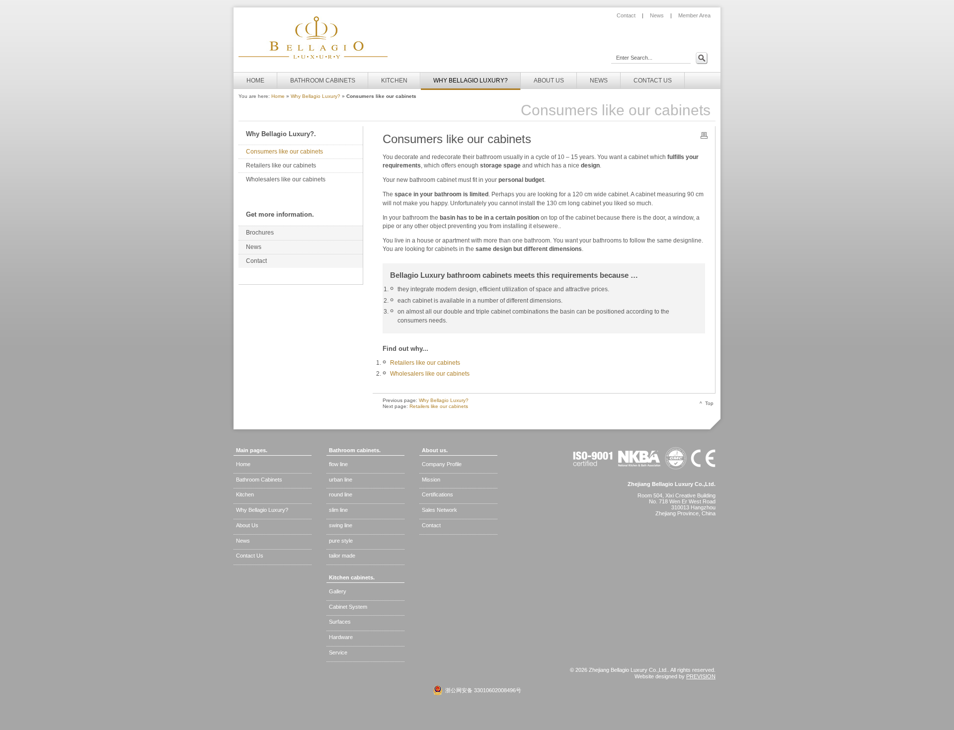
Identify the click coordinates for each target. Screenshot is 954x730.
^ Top (707, 403)
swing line (340, 525)
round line (340, 494)
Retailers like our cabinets (425, 362)
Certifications (437, 494)
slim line (338, 510)
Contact (626, 15)
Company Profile (442, 464)
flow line (338, 464)
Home (278, 96)
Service (338, 652)
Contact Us (249, 556)
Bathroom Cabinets (259, 480)
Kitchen (245, 494)
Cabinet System (348, 607)
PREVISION (701, 676)
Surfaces (340, 622)
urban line (340, 480)
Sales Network (439, 510)
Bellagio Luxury (313, 38)
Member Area (694, 15)
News (657, 15)
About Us (247, 525)
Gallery (337, 591)
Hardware (341, 637)
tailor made (342, 556)
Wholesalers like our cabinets (430, 373)
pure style (341, 541)
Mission (431, 480)
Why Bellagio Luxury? (315, 96)
